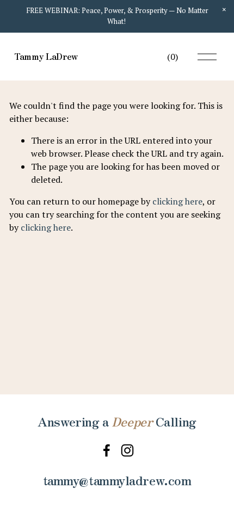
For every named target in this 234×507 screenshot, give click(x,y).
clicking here (177, 201)
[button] (224, 10)
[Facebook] (106, 450)
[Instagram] (127, 450)
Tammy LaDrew (46, 56)
